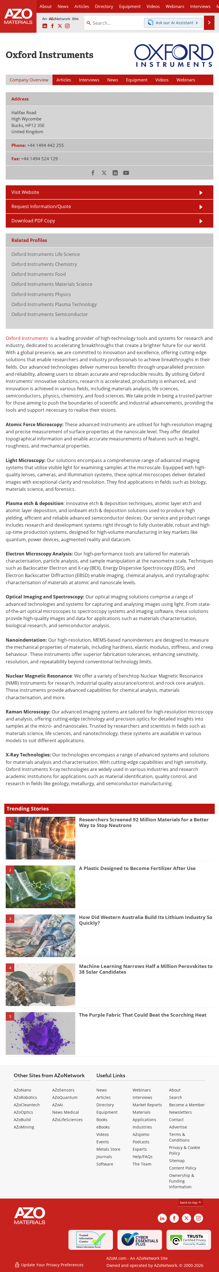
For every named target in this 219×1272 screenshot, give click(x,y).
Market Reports (147, 1104)
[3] (40, 935)
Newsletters (180, 1112)
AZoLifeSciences (67, 1119)
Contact (176, 1119)
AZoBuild (22, 1119)
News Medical (65, 1112)
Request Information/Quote (41, 206)
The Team (142, 1164)
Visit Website (25, 192)
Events (102, 1141)
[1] (40, 837)
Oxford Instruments (27, 338)
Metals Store (108, 1149)
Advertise (178, 1127)
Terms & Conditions (179, 1137)
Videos (102, 1134)
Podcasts (141, 1141)
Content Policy (182, 1168)
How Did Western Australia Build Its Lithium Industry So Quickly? (145, 920)
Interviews (142, 1097)
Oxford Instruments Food (38, 274)
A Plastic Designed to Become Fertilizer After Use (137, 868)
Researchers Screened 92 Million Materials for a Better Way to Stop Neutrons (144, 822)
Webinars (142, 1090)
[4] (40, 984)
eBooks (103, 1127)
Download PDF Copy (33, 221)
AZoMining (24, 1127)
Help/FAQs (143, 1156)
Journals (104, 1156)
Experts (140, 1149)
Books (102, 1119)
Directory (104, 6)
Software (104, 1164)
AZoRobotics (25, 1097)
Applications (144, 1119)
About (175, 1090)
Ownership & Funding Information (181, 1181)
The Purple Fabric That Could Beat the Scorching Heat (142, 1015)
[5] (40, 1033)
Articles (103, 1097)
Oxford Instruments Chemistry (44, 264)
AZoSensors (63, 1090)
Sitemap (177, 1160)
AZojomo (141, 1134)
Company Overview (29, 80)
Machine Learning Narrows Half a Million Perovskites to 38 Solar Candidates (146, 969)
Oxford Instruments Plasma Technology (54, 304)
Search (175, 1097)
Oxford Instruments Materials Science (51, 284)
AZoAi (57, 1104)
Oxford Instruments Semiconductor (49, 314)
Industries (142, 1127)
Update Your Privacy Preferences (52, 1264)
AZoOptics (23, 1112)
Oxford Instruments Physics (41, 294)
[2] (40, 886)
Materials (142, 1112)
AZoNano (22, 1090)
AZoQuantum (65, 1097)
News (101, 1090)
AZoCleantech (27, 1104)
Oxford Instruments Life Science (45, 254)
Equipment (106, 1112)
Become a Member (187, 1104)
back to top (189, 1202)
